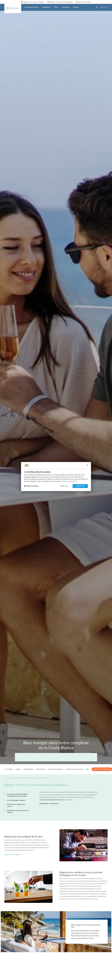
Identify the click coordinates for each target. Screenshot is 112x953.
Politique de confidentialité (69, 481)
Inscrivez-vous (93, 484)
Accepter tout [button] (80, 486)
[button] (31, 486)
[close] (105, 462)
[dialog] (56, 476)
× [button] (87, 465)
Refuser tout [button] (64, 486)
